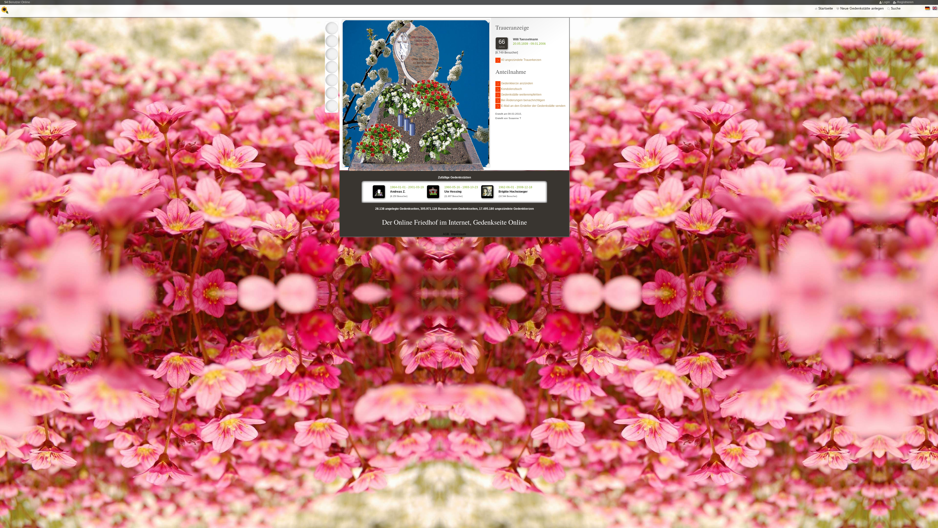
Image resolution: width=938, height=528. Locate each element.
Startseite (826, 8)
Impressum (458, 234)
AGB (446, 234)
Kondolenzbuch (511, 89)
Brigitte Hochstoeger (513, 191)
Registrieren (905, 2)
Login (886, 2)
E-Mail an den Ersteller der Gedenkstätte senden (533, 106)
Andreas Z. (397, 191)
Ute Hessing (452, 191)
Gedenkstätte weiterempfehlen (521, 94)
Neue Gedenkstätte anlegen (862, 8)
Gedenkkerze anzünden (517, 83)
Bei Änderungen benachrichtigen (523, 100)
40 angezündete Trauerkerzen (521, 60)
